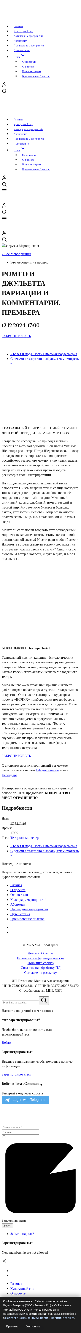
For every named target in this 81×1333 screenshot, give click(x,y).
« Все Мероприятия (16, 254)
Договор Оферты (40, 953)
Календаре (9, 775)
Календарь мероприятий (28, 900)
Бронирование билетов (36, 76)
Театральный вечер (24, 838)
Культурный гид (22, 1288)
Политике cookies (62, 1318)
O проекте (17, 890)
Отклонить (33, 1326)
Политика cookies (41, 963)
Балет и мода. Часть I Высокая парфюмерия (43, 354)
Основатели (19, 895)
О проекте (17, 1293)
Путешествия (20, 914)
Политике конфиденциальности (26, 1318)
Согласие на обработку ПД (40, 967)
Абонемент (18, 904)
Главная (16, 885)
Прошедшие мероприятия (29, 909)
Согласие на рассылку (40, 972)
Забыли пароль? (22, 1234)
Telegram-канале (47, 770)
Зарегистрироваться (16, 1074)
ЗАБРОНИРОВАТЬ (16, 336)
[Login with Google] (2, 1116)
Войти (6, 1042)
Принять (12, 1326)
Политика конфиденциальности (40, 958)
